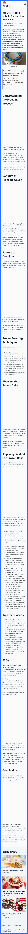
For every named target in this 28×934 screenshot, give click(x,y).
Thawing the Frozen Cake (11, 80)
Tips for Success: (8, 84)
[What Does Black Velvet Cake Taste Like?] (14, 904)
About (4, 925)
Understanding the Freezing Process (13, 73)
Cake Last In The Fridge (8, 25)
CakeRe (5, 6)
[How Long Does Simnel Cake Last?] (14, 861)
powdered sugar (10, 570)
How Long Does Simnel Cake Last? (12, 870)
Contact (10, 925)
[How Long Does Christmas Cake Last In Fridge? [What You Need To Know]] (14, 882)
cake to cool (15, 353)
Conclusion (7, 88)
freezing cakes (10, 261)
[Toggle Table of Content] (21, 71)
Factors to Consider (9, 77)
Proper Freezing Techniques (11, 78)
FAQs (5, 86)
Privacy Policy (18, 925)
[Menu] (25, 4)
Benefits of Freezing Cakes (11, 75)
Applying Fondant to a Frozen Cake (13, 82)
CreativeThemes (6, 931)
